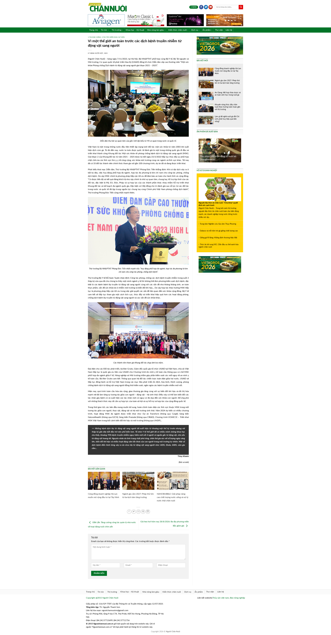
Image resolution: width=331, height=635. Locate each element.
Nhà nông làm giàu (155, 30)
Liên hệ (229, 30)
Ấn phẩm (206, 30)
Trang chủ (93, 30)
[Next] (242, 150)
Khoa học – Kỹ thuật (135, 30)
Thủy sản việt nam (220, 598)
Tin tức (104, 30)
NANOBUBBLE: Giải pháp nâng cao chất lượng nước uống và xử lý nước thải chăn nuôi (172, 497)
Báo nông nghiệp (237, 598)
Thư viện (219, 30)
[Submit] (241, 7)
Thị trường (116, 30)
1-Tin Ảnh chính (94, 37)
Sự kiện (121, 37)
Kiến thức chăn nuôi (177, 30)
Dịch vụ (194, 30)
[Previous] (198, 150)
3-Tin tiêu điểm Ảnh (110, 37)
